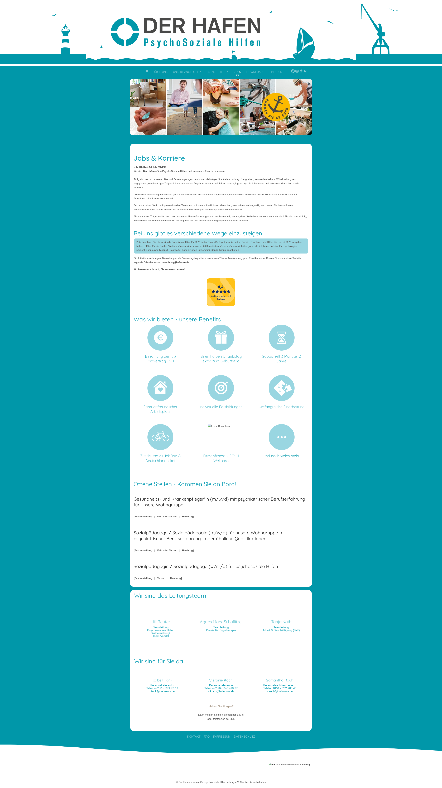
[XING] (304, 72)
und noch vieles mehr (282, 455)
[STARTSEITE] (146, 72)
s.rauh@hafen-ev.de (280, 691)
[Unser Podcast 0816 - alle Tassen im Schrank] (300, 72)
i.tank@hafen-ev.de (162, 691)
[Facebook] (289, 72)
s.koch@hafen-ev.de (221, 691)
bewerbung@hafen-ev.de (175, 262)
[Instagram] (296, 72)
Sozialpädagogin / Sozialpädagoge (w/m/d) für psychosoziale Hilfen (206, 566)
